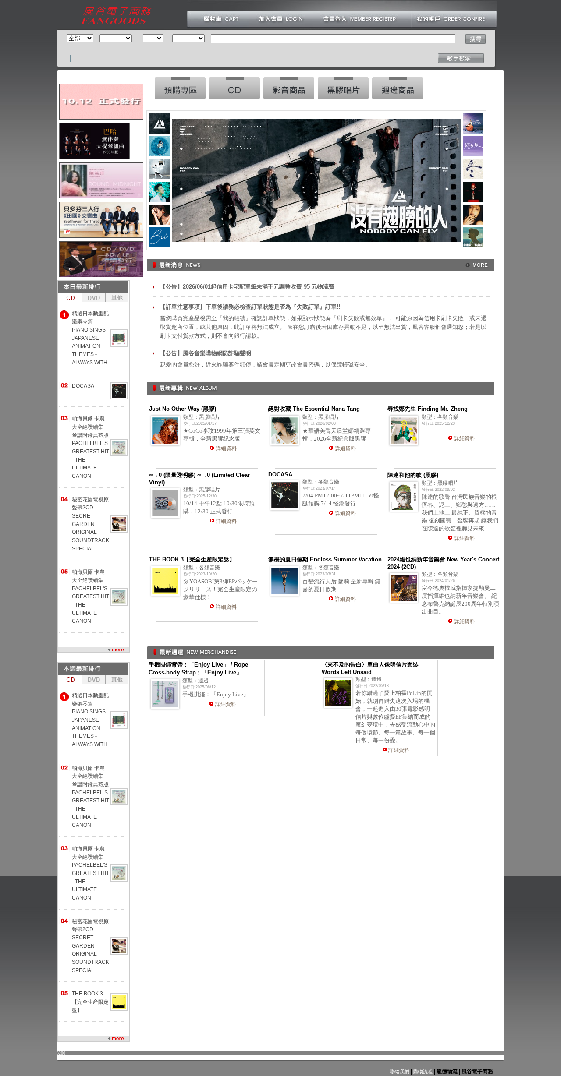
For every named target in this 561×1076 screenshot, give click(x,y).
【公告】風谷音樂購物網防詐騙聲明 (205, 353)
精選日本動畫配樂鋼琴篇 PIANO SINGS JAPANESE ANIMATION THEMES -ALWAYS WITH (90, 338)
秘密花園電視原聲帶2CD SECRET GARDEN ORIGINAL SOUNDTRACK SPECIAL (90, 524)
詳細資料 (226, 448)
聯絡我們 (399, 1071)
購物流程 (422, 1071)
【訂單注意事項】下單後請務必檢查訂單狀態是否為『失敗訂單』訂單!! (250, 306)
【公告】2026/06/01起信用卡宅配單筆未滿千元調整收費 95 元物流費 (247, 286)
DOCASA (83, 386)
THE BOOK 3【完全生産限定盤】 (90, 1002)
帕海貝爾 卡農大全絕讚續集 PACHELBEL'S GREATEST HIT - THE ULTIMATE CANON (90, 596)
